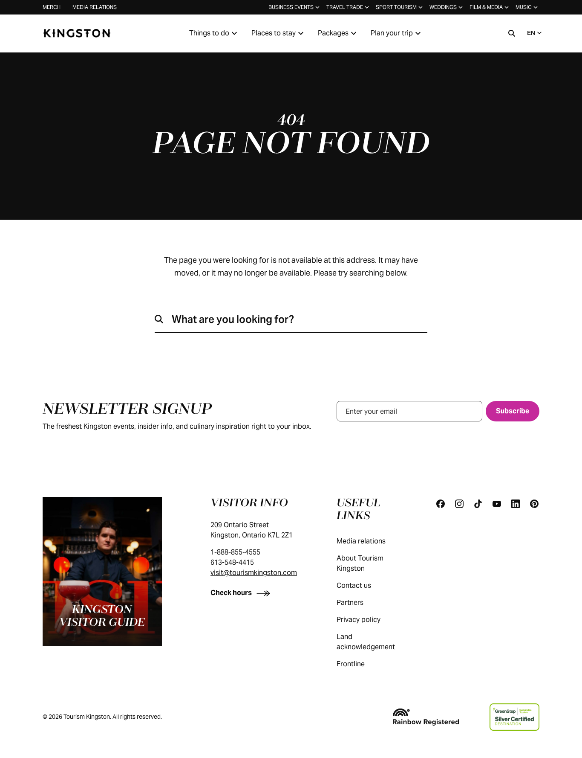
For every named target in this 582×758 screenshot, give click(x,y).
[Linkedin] (515, 504)
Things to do (209, 33)
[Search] (511, 33)
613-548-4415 (232, 562)
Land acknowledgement (366, 641)
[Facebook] (440, 504)
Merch (52, 7)
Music (524, 7)
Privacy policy (358, 619)
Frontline (351, 663)
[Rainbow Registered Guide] (425, 717)
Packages (333, 33)
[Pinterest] (534, 504)
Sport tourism (396, 7)
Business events (291, 7)
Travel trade (344, 7)
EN (531, 33)
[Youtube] (497, 504)
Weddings (443, 7)
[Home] (77, 33)
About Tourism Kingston (360, 563)
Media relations (94, 7)
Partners (350, 602)
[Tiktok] (478, 504)
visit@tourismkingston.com (253, 572)
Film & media (486, 7)
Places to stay (273, 33)
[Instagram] (459, 504)
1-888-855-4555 (235, 552)
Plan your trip (392, 33)
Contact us (354, 585)
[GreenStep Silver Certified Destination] (514, 717)
